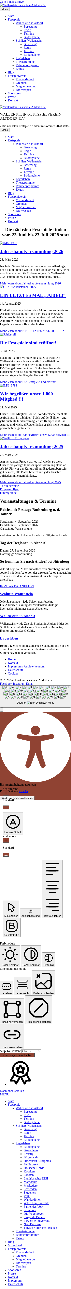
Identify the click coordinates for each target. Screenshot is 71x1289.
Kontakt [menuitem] (13, 1277)
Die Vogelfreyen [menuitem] (34, 1213)
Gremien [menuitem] (21, 1256)
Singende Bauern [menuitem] (34, 1217)
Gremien (21, 82)
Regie (27, 30)
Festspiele (14, 19)
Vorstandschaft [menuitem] (25, 1252)
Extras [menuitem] (20, 1238)
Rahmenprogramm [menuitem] (27, 1234)
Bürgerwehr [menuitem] (31, 1157)
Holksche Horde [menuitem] (34, 1168)
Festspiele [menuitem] (14, 1104)
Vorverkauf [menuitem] (15, 1245)
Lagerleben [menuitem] (23, 1143)
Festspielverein (17, 75)
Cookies (13, 673)
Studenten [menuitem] (30, 1192)
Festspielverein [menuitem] (17, 1248)
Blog (11, 72)
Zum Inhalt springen (12, 1)
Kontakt (13, 100)
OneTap (24, 791)
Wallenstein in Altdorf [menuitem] (29, 1108)
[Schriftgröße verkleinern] (6, 807)
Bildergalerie (32, 37)
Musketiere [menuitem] (30, 1185)
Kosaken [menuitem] (29, 1171)
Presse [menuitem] (12, 1273)
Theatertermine (25, 61)
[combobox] (35, 696)
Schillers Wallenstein (29, 40)
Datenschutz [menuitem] (15, 1284)
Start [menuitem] (11, 1101)
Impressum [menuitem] (14, 1280)
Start (11, 16)
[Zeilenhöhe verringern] (6, 855)
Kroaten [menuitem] (29, 1175)
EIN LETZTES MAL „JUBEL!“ (33, 295)
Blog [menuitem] (11, 1241)
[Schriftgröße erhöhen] (6, 793)
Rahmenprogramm (27, 65)
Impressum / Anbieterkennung (26, 666)
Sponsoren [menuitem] (14, 1270)
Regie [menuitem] (27, 1115)
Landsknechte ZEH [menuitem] (36, 1178)
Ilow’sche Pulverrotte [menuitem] (37, 1220)
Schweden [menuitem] (30, 1189)
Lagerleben (23, 58)
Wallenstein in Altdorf (29, 23)
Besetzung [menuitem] (30, 1111)
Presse (12, 97)
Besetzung (30, 26)
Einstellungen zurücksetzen (17, 1055)
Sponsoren (14, 93)
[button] (9, 485)
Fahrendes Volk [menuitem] (33, 1206)
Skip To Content (10, 1051)
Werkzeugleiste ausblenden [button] (17, 798)
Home (12, 659)
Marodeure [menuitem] (30, 1182)
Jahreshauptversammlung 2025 (31, 446)
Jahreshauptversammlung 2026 (31, 251)
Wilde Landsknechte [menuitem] (36, 1203)
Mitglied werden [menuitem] (26, 1259)
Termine (29, 33)
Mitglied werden (26, 86)
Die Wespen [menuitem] (23, 1263)
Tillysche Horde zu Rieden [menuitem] (40, 1227)
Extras (20, 68)
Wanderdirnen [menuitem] (32, 1199)
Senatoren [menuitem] (30, 1210)
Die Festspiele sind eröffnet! (28, 342)
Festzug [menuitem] (28, 1153)
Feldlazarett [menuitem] (31, 1164)
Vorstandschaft (25, 79)
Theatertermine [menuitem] (25, 1231)
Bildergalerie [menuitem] (32, 1122)
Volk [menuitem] (27, 1196)
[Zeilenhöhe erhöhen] (6, 840)
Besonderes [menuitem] (31, 1150)
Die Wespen (23, 89)
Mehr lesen (30, 283)
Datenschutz (15, 670)
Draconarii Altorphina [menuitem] (37, 1161)
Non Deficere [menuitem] (32, 1224)
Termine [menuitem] (29, 1118)
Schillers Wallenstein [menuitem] (29, 1125)
